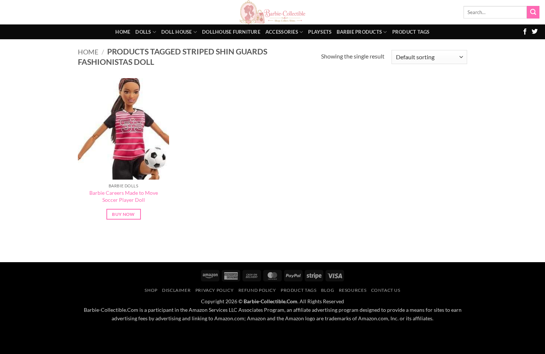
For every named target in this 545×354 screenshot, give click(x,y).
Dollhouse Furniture (231, 32)
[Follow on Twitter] (535, 32)
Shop (151, 290)
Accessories (281, 32)
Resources (353, 290)
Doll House (176, 32)
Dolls (143, 32)
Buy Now (123, 214)
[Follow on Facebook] (525, 32)
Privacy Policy (214, 290)
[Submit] (533, 12)
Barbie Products (359, 32)
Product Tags (411, 32)
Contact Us (385, 290)
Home (122, 32)
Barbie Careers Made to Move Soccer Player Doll (123, 196)
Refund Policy (257, 290)
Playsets (319, 32)
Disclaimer (176, 290)
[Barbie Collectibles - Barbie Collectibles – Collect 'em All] (272, 12)
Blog (327, 290)
